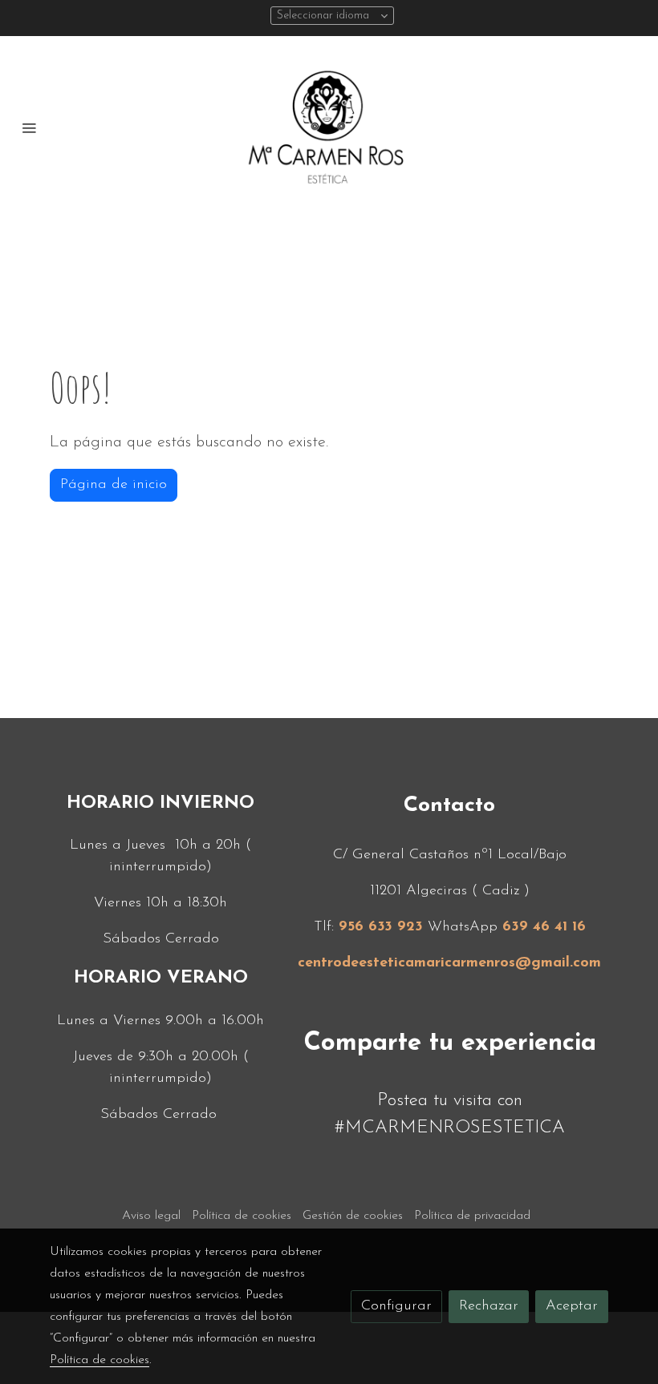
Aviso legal (151, 1215)
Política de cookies (241, 1215)
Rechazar (488, 1306)
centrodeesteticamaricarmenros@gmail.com (449, 963)
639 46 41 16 (544, 927)
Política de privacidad (472, 1215)
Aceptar (572, 1306)
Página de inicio (113, 485)
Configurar (396, 1306)
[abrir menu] (29, 127)
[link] (329, 127)
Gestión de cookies (353, 1215)
